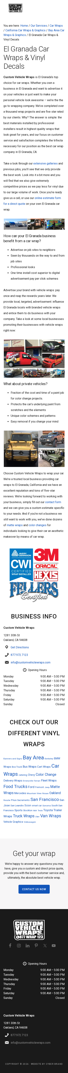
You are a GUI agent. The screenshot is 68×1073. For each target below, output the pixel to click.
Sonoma (46, 805)
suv (35, 810)
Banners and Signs (12, 758)
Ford (31, 787)
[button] (15, 224)
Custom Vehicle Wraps (16, 8)
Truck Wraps (23, 816)
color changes (38, 525)
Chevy (31, 774)
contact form (53, 502)
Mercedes (20, 793)
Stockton (27, 810)
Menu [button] (60, 8)
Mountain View (34, 793)
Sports (18, 810)
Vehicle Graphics (13, 821)
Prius (14, 800)
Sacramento (23, 800)
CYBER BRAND (54, 1064)
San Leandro (17, 805)
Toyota (48, 810)
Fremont (39, 787)
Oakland (55, 793)
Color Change (46, 774)
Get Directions (20, 647)
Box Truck (17, 766)
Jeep (47, 787)
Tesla (40, 810)
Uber (37, 817)
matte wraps (15, 525)
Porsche (6, 800)
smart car (37, 805)
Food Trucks (15, 786)
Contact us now (34, 889)
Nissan (45, 793)
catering (23, 775)
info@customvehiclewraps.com (30, 662)
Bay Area (33, 758)
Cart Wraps (44, 766)
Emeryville (28, 781)
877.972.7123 (19, 655)
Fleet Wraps (49, 780)
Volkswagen (30, 822)
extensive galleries (45, 163)
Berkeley (49, 758)
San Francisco (44, 799)
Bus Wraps (29, 766)
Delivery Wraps (12, 780)
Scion (27, 805)
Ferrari (37, 781)
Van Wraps (50, 815)
